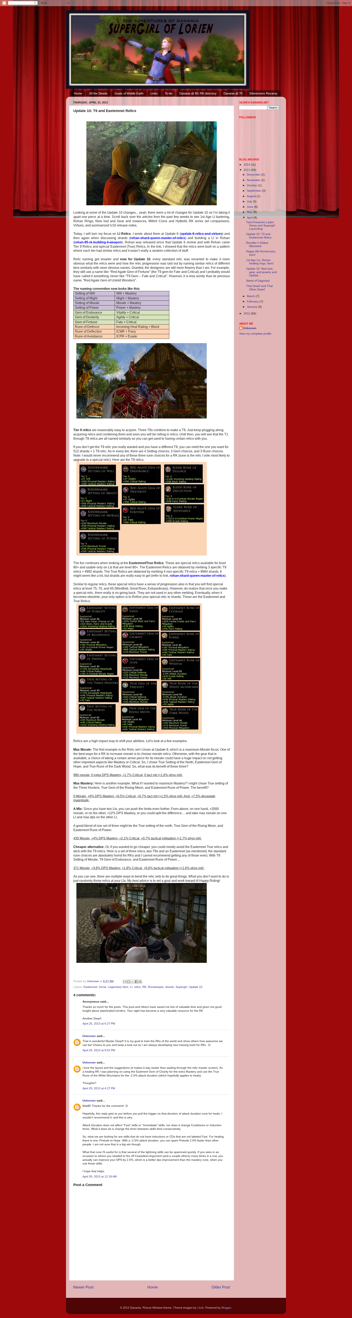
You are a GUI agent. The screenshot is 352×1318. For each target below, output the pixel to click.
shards (169, 986)
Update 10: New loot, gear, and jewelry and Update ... (261, 272)
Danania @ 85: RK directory (198, 93)
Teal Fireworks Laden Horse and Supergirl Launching (260, 225)
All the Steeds (98, 93)
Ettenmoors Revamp (263, 93)
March (251, 296)
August (252, 196)
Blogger (226, 1307)
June (250, 206)
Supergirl (181, 986)
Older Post (220, 1287)
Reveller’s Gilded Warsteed (257, 244)
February (253, 301)
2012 (247, 313)
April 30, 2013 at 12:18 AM (99, 1176)
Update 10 (195, 986)
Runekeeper (156, 986)
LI (131, 986)
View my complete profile (255, 333)
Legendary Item (118, 986)
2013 (247, 169)
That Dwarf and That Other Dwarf (259, 287)
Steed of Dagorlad (258, 280)
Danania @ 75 (232, 93)
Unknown (89, 1036)
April (250, 217)
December (254, 174)
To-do (168, 93)
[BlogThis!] (128, 982)
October (252, 185)
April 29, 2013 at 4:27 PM (98, 1088)
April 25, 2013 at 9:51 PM (98, 1050)
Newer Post (83, 1287)
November (254, 180)
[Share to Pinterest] (140, 982)
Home (78, 93)
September (254, 190)
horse (102, 986)
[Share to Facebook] (136, 982)
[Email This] (125, 982)
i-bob (200, 1307)
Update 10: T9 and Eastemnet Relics (259, 236)
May (250, 212)
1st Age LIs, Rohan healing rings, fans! (260, 262)
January (252, 306)
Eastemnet (90, 986)
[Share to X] (132, 982)
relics (137, 986)
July (250, 201)
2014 (247, 164)
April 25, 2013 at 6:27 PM (98, 1023)
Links (154, 93)
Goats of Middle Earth (128, 93)
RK (144, 986)
